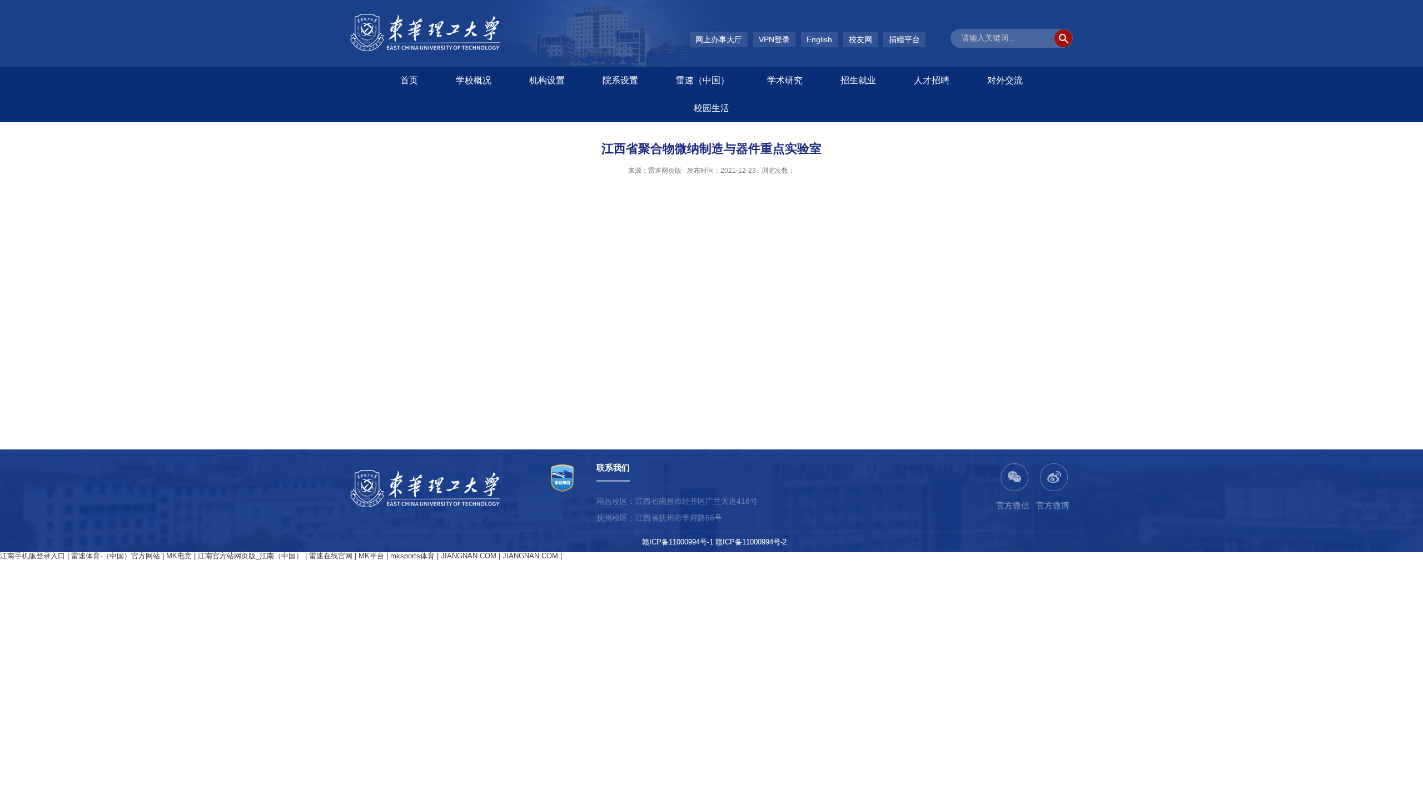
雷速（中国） (702, 80)
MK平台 (371, 556)
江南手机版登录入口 (32, 556)
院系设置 (620, 80)
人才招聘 (931, 80)
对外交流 (1005, 80)
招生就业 (858, 80)
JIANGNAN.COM (468, 556)
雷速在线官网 (330, 556)
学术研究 (785, 80)
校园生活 (711, 108)
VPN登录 (774, 39)
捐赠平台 (904, 39)
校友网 (860, 39)
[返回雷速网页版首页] (425, 17)
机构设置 (547, 80)
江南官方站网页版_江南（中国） (250, 556)
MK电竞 (179, 556)
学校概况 (473, 80)
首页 (409, 80)
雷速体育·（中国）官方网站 (115, 556)
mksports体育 (412, 556)
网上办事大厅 (718, 39)
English (819, 39)
